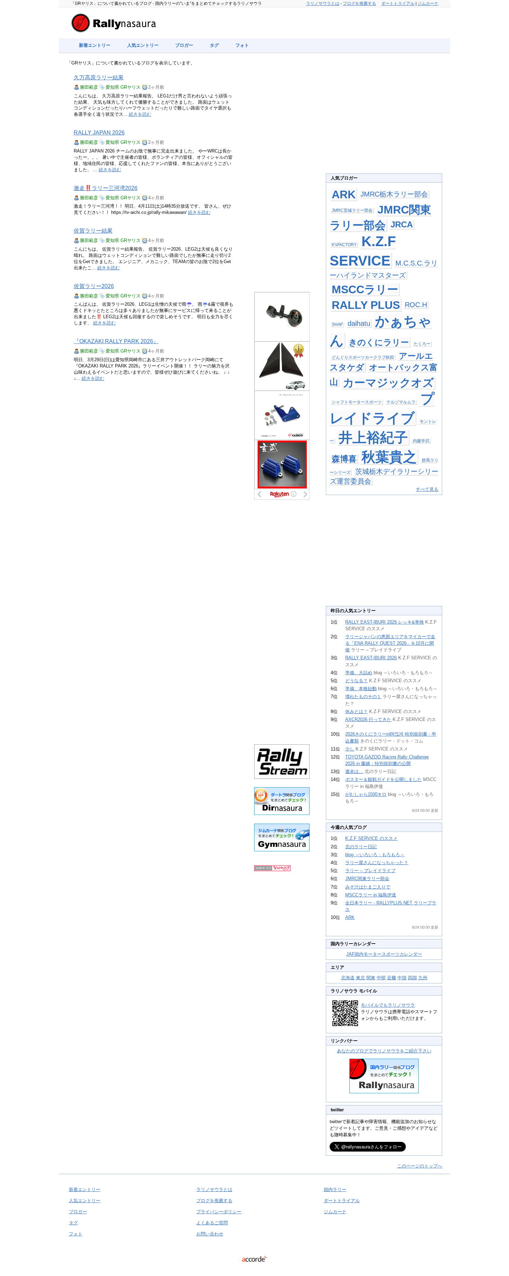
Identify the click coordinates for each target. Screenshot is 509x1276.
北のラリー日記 (361, 846)
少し (349, 749)
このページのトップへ (419, 1166)
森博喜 (344, 458)
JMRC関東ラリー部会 (367, 878)
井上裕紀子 (373, 437)
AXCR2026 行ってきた (368, 719)
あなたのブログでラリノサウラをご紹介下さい (384, 1050)
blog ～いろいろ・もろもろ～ (374, 854)
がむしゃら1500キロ (365, 794)
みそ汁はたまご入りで (367, 886)
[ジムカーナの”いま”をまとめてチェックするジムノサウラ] (282, 849)
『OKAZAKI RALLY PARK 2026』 (116, 341)
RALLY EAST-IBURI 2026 (371, 657)
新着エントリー (94, 45)
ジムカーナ (428, 3)
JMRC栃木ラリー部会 (394, 194)
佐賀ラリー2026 (94, 286)
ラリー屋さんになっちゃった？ (376, 862)
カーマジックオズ (388, 382)
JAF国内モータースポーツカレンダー (384, 954)
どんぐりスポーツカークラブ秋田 (363, 357)
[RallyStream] (282, 777)
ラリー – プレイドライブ (370, 870)
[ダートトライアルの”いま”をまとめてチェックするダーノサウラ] (282, 813)
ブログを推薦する (359, 3)
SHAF (337, 324)
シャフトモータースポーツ (357, 402)
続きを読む (140, 114)
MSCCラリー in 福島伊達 (370, 894)
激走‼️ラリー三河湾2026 (105, 188)
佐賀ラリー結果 (93, 231)
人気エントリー (143, 45)
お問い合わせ (209, 1233)
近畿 (391, 977)
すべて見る (427, 489)
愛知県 (112, 87)
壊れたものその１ (363, 696)
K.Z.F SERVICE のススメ (371, 838)
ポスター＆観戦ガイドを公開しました (383, 779)
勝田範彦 (89, 87)
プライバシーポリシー (218, 1211)
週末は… (354, 771)
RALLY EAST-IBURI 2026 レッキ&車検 (384, 622)
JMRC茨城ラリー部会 (352, 210)
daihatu (359, 323)
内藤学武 (421, 441)
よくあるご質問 (212, 1222)
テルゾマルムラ (401, 402)
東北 (360, 977)
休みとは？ (356, 711)
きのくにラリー (379, 342)
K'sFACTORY (344, 244)
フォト (242, 45)
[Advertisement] (282, 174)
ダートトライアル (397, 3)
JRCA (402, 224)
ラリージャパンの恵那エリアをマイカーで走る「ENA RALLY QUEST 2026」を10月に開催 (390, 643)
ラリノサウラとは (322, 3)
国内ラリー (335, 1189)
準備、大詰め (358, 672)
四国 (412, 977)
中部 (381, 977)
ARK (344, 194)
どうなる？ (356, 680)
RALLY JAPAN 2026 (99, 133)
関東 (370, 977)
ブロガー (184, 45)
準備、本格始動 (361, 688)
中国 (402, 977)
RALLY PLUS (366, 305)
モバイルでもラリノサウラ (388, 1005)
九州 (422, 977)
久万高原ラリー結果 (99, 77)
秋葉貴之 (389, 457)
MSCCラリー (365, 289)
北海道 (348, 977)
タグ (214, 45)
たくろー (422, 343)
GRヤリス (130, 87)
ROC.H (416, 305)
